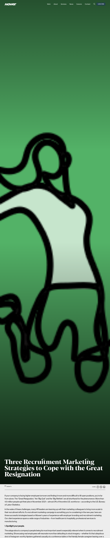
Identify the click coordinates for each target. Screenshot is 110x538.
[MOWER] (10, 4)
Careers (79, 4)
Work (49, 4)
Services (63, 4)
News (71, 4)
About (56, 4)
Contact (87, 4)
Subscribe (101, 4)
